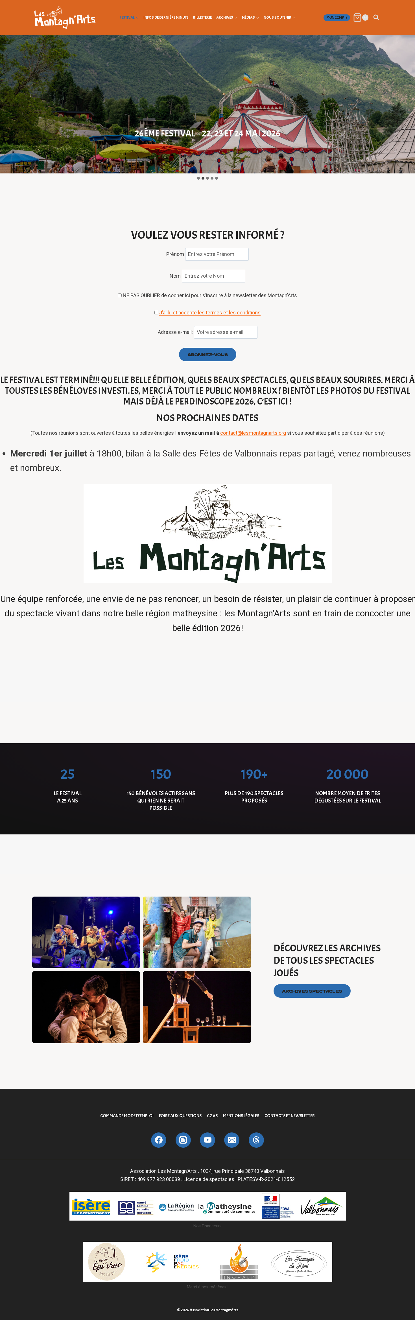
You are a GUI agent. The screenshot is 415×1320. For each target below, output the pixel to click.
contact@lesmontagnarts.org (253, 433)
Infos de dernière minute (165, 17)
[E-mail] (231, 1140)
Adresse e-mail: (176, 332)
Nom (175, 276)
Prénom (175, 254)
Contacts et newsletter (290, 1116)
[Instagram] (183, 1140)
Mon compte (336, 17)
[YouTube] (207, 1140)
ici (283, 401)
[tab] (198, 178)
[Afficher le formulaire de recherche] (376, 17)
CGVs (212, 1116)
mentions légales (241, 1116)
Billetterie (202, 17)
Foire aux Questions (180, 1116)
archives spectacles (312, 991)
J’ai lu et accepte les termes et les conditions (210, 313)
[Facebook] (158, 1140)
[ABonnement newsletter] (256, 1140)
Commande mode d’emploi (127, 1116)
